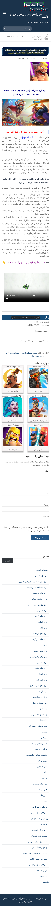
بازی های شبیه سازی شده (36, 685)
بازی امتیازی (42, 674)
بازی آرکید (43, 691)
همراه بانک (42, 789)
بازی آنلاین (43, 627)
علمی (45, 772)
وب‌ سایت (45, 516)
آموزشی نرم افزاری (39, 703)
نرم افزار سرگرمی (39, 807)
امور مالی (43, 795)
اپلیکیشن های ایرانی (39, 714)
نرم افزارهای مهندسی (38, 864)
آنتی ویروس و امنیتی (38, 743)
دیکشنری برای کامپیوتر (37, 841)
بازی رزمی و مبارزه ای (37, 604)
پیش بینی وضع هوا (39, 783)
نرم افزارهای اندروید (40, 697)
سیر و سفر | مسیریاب (37, 726)
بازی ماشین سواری (39, 593)
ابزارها (44, 778)
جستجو (46, 556)
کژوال (44, 645)
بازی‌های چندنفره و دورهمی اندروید (32, 581)
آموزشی (43, 876)
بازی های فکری (40, 668)
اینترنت (44, 824)
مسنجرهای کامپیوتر (39, 836)
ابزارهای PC (42, 870)
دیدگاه (46, 471)
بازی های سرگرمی (39, 639)
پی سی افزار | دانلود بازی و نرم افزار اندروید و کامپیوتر (29, 15)
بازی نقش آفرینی (40, 651)
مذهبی (44, 731)
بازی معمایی (42, 662)
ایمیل (46, 505)
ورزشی (44, 737)
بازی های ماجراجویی (38, 656)
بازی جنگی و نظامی (39, 599)
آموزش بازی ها (41, 576)
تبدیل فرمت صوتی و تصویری (35, 853)
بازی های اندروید (17, 353)
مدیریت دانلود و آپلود (38, 859)
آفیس (45, 801)
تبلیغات (46, 882)
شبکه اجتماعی (41, 749)
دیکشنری (43, 708)
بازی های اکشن (40, 616)
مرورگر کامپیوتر (38, 830)
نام (47, 494)
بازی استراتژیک (31, 58)
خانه (47, 34)
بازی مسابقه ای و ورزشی (36, 587)
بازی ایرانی (42, 622)
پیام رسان (43, 720)
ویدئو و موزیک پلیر (39, 847)
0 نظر (20, 58)
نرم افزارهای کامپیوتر (40, 818)
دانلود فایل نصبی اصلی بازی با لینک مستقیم (25, 318)
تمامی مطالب (35, 356)
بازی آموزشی (41, 680)
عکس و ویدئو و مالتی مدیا (36, 755)
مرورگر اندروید (41, 760)
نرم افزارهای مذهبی (38, 812)
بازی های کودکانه (40, 633)
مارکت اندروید (41, 766)
